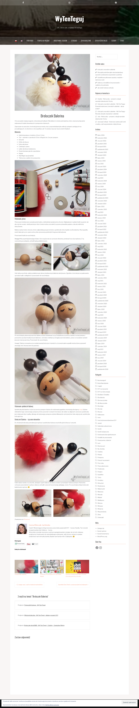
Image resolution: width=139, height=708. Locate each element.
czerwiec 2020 (102, 312)
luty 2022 (101, 255)
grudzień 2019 (102, 329)
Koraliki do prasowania (105, 437)
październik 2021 (103, 266)
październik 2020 (103, 301)
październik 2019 (103, 335)
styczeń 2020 (102, 326)
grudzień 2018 (102, 363)
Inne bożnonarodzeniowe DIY (107, 420)
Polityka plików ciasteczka (52, 705)
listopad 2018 (102, 366)
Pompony (101, 457)
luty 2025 (101, 163)
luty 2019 (101, 358)
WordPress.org (102, 536)
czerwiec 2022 (102, 243)
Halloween (101, 414)
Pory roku (30, 40)
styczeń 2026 (102, 141)
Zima (99, 514)
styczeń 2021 (102, 292)
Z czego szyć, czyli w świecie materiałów (30, 584)
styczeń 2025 (102, 166)
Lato (99, 443)
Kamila (100, 99)
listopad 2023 (102, 195)
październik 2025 (103, 149)
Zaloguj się (100, 528)
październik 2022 (103, 232)
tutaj (80, 409)
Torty (99, 477)
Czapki (100, 386)
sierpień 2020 (102, 306)
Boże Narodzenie (103, 383)
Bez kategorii (102, 380)
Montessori (101, 446)
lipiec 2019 (101, 343)
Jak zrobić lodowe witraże (105, 88)
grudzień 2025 (102, 143)
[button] (33, 257)
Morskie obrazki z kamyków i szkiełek (106, 114)
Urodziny (100, 480)
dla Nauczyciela (102, 403)
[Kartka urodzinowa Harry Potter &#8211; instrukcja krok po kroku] (77, 566)
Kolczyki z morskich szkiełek (106, 69)
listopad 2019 (102, 332)
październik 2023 (103, 198)
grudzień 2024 (102, 169)
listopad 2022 (102, 229)
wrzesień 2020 (102, 303)
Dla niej (100, 409)
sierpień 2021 (102, 272)
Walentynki (101, 489)
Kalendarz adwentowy (105, 426)
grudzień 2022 (102, 226)
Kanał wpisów (101, 531)
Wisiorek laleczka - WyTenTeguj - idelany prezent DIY (41, 615)
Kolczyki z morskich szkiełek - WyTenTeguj (111, 104)
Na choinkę (101, 449)
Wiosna (100, 503)
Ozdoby (114, 40)
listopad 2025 (102, 146)
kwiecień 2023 (102, 215)
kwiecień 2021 (102, 283)
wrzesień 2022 (102, 235)
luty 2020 (101, 323)
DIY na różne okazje (101, 40)
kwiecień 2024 (102, 181)
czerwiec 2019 (102, 346)
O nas (122, 40)
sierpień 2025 (102, 155)
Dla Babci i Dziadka (103, 394)
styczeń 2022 (102, 258)
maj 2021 (100, 281)
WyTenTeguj (69, 18)
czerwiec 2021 (102, 278)
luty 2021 (101, 289)
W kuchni (100, 483)
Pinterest (27, 519)
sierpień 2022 (102, 238)
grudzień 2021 (102, 261)
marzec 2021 (102, 286)
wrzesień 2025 (102, 152)
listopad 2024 (102, 172)
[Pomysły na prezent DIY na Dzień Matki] (52, 566)
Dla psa (100, 412)
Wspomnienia (102, 512)
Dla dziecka (101, 397)
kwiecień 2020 (102, 318)
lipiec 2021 (101, 275)
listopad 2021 (102, 263)
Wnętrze (100, 509)
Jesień (100, 423)
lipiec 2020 (101, 309)
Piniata (100, 454)
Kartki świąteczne (103, 432)
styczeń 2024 (102, 189)
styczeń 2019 (102, 360)
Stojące (100, 472)
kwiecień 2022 (102, 249)
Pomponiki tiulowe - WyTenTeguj (34, 605)
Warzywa (100, 492)
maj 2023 (100, 212)
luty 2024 (101, 186)
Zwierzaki (101, 517)
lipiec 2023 (101, 206)
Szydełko (74, 40)
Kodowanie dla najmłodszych (107, 434)
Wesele (100, 494)
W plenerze (101, 486)
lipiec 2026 (101, 135)
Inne (99, 417)
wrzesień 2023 (102, 201)
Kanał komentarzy (103, 534)
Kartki (99, 429)
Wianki (100, 497)
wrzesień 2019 (102, 338)
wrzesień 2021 (102, 269)
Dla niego (100, 406)
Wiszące (100, 506)
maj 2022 (100, 246)
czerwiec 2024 (102, 175)
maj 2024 (100, 178)
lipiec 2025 (101, 158)
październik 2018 (103, 369)
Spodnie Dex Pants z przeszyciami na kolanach (72, 584)
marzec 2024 (102, 183)
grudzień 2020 (102, 295)
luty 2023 (101, 221)
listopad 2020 (102, 298)
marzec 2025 (102, 161)
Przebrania (101, 469)
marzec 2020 (102, 321)
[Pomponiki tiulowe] (26, 566)
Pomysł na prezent (43, 40)
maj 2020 (100, 315)
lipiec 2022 (101, 241)
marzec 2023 (102, 218)
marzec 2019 (102, 355)
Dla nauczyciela (102, 400)
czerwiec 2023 (102, 209)
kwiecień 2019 (102, 352)
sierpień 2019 (102, 341)
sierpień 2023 (102, 203)
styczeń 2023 (102, 223)
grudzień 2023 (102, 192)
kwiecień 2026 (102, 138)
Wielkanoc (101, 500)
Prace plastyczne (103, 466)
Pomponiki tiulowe (20, 574)
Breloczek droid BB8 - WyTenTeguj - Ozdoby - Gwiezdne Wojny (44, 625)
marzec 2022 (102, 252)
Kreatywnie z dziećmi (60, 40)
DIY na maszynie (86, 40)
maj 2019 (100, 349)
